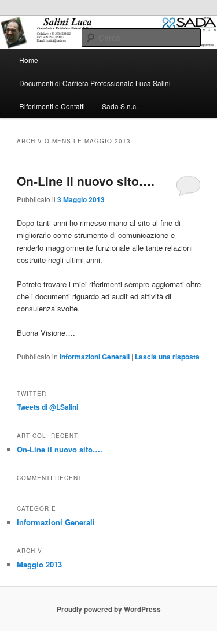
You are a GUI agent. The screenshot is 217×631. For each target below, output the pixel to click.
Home (28, 60)
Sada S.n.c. (120, 106)
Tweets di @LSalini (47, 407)
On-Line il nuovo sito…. (86, 181)
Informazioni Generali (95, 356)
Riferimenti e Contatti (52, 106)
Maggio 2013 (39, 564)
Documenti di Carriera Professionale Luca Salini (95, 83)
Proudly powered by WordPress (109, 609)
